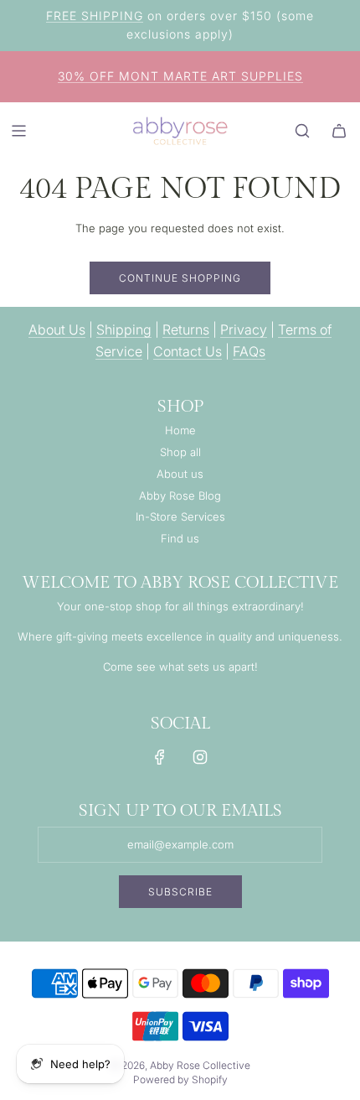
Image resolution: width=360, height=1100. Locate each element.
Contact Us (187, 351)
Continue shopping (180, 278)
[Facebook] (159, 757)
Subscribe (180, 891)
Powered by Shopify (180, 1079)
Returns (185, 329)
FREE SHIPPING (94, 15)
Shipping (124, 329)
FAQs (249, 351)
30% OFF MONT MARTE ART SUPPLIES (180, 76)
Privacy (243, 329)
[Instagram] (200, 757)
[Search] (302, 130)
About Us (56, 329)
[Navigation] (18, 130)
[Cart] (339, 130)
